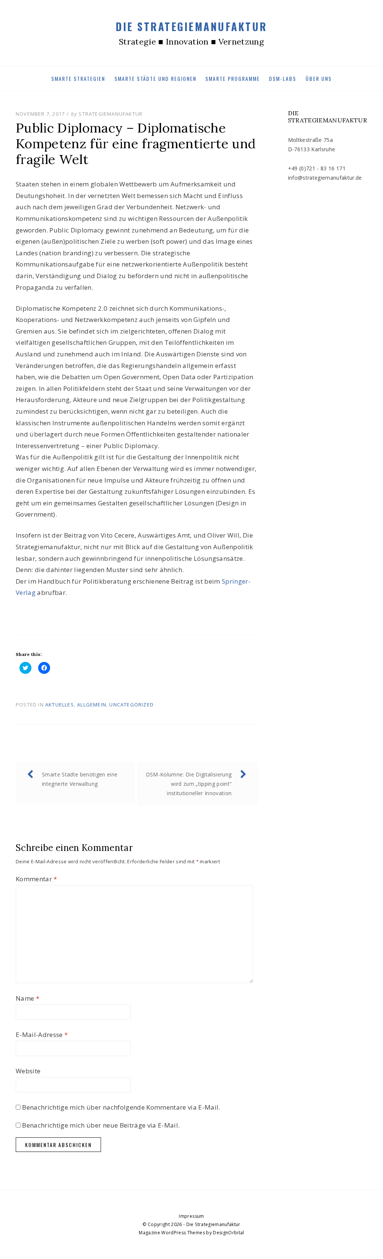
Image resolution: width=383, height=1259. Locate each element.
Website (28, 1071)
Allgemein (91, 704)
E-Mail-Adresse (42, 1034)
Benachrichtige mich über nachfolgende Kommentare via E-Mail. (121, 1107)
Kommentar (36, 879)
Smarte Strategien (78, 78)
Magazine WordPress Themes (172, 1232)
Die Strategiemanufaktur (191, 26)
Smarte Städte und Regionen (155, 78)
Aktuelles (59, 704)
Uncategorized (131, 704)
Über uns (319, 78)
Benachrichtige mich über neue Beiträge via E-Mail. (101, 1125)
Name (27, 998)
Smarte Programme (232, 78)
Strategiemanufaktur (111, 113)
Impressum (191, 1216)
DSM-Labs (282, 78)
